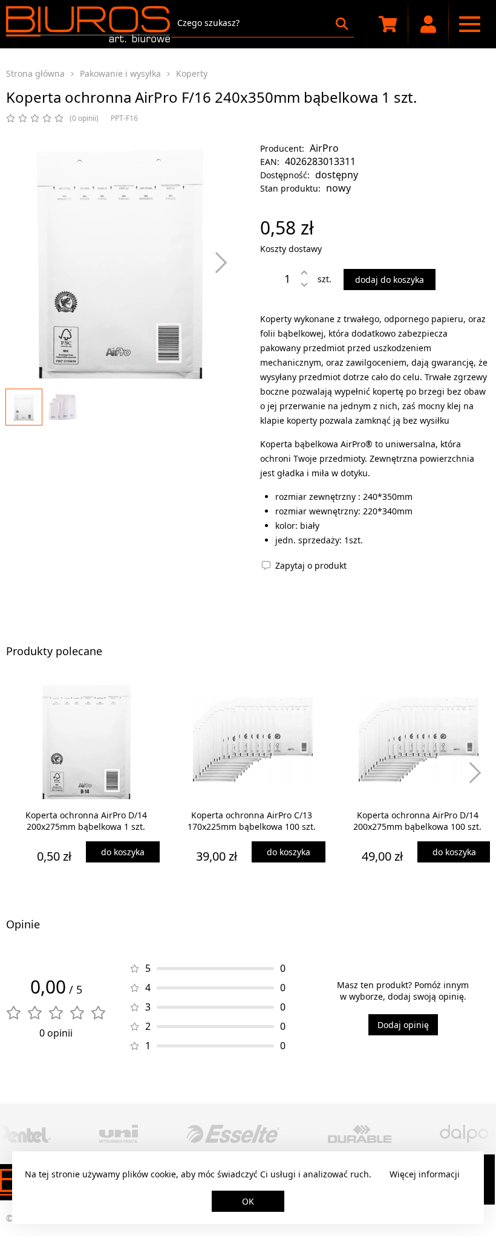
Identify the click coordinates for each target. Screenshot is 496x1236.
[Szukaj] (342, 24)
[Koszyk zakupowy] (387, 24)
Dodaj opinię (403, 1025)
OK (248, 1201)
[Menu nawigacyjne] (469, 24)
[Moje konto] (428, 24)
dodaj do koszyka (389, 279)
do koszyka (123, 852)
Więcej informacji (425, 1174)
